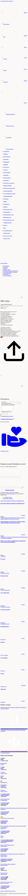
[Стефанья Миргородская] (7, 416)
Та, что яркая (4, 657)
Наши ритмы (4, 874)
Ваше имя (3, 402)
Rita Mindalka (4, 850)
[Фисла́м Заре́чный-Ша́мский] (14, 751)
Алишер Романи (5, 795)
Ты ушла (3, 559)
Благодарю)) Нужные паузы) (7, 845)
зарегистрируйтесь (11, 493)
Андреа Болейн (4, 804)
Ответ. (2, 837)
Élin (1, 777)
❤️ (1, 781)
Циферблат (3, 809)
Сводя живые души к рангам (7, 818)
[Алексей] (11, 707)
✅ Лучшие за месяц (8, 498)
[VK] (11, 287)
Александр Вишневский (6, 841)
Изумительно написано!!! (6, 882)
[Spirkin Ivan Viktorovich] (20, 707)
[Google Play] (21, 297)
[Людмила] (14, 728)
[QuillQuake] (4, 730)
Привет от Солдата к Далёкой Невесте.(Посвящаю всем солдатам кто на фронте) (13, 541)
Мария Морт (4, 822)
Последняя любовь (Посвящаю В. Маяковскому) (13, 503)
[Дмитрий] (22, 730)
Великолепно (4, 763)
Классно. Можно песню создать (8, 891)
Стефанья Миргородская (7, 419)
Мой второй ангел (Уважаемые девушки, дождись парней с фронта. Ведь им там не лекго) (13, 522)
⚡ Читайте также (7, 497)
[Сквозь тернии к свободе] (13, 730)
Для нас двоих (4, 773)
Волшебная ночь (5, 626)
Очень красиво (4, 873)
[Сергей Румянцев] (5, 752)
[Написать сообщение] (11, 461)
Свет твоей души (5, 592)
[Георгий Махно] (5, 708)
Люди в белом (4, 846)
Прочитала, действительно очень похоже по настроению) (14, 808)
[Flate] (2, 707)
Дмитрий (23, 685)
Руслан (22, 638)
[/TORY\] (3, 731)
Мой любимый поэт (5, 799)
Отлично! (3, 790)
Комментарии (9, 490)
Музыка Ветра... (4, 865)
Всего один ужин (5, 883)
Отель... (2, 673)
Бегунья (3, 642)
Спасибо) (3, 772)
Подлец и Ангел (4, 575)
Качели (2, 764)
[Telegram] (11, 297)
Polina (2, 759)
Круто (2, 836)
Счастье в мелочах (5, 609)
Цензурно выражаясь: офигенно (8, 864)
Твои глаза (3, 689)
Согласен (3, 894)
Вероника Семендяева (6, 860)
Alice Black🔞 (4, 878)
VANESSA (3, 786)
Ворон (2, 869)
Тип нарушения (5, 403)
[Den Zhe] (6, 707)
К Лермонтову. (4, 782)
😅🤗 (2, 817)
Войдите (3, 493)
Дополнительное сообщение (8, 404)
